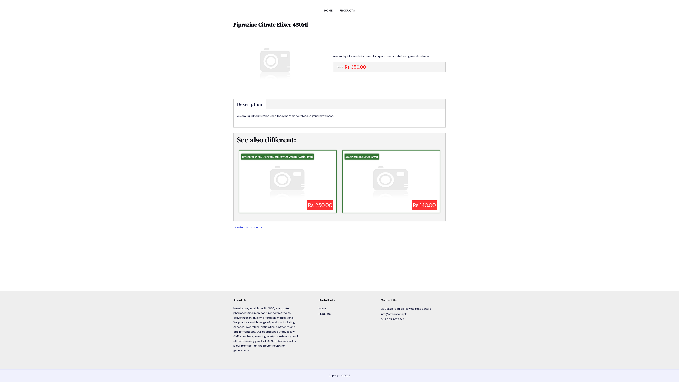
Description (249, 104)
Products (347, 10)
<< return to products (247, 227)
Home (328, 10)
